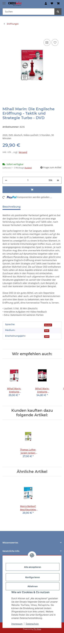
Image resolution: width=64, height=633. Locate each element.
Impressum (17, 623)
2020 (47, 336)
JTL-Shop (37, 629)
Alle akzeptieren (32, 567)
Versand (23, 152)
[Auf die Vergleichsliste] (46, 42)
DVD (46, 331)
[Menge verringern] (6, 180)
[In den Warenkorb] (4, 33)
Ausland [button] (28, 167)
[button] (46, 3)
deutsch (48, 325)
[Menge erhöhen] (58, 180)
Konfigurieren (32, 577)
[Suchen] (58, 11)
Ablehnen (32, 586)
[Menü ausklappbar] (4, 2)
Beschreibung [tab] (11, 206)
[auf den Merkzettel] (55, 42)
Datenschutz (32, 623)
